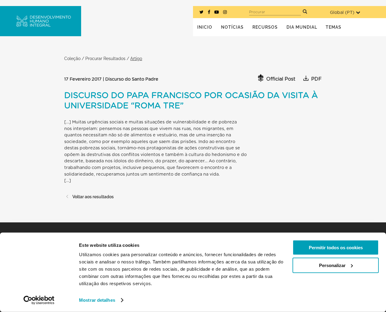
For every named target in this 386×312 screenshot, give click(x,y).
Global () (342, 12)
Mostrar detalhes (97, 300)
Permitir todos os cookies (336, 247)
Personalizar (332, 265)
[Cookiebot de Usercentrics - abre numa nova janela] (39, 300)
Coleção (72, 58)
